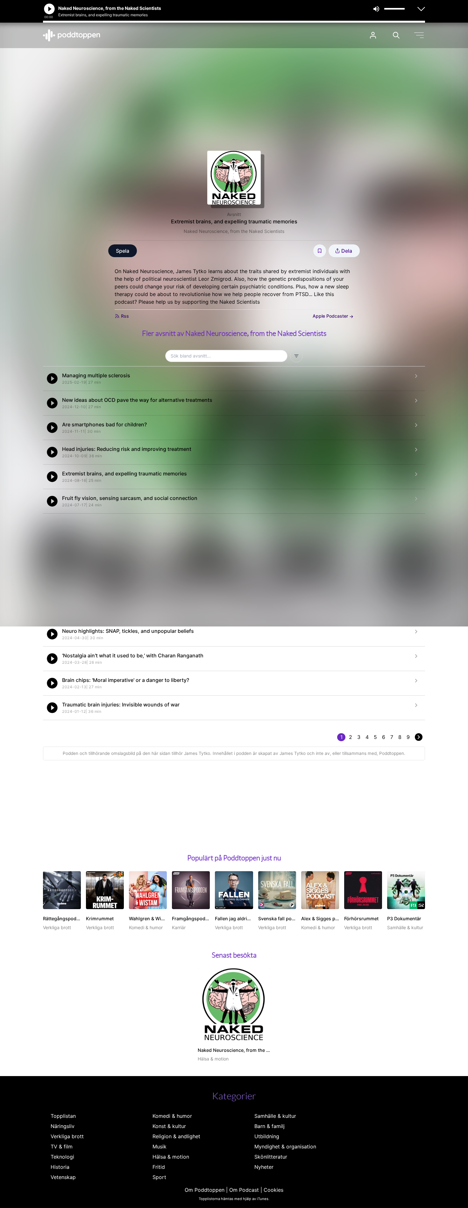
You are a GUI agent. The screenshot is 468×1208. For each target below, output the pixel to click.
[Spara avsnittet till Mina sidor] (319, 250)
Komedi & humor (172, 1116)
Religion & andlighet (176, 1136)
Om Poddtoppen (204, 1190)
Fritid (158, 1167)
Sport (159, 1177)
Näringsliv (62, 1126)
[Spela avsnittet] (52, 378)
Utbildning (266, 1136)
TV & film (62, 1146)
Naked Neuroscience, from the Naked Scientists (234, 231)
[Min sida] (373, 35)
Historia (60, 1167)
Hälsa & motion (170, 1157)
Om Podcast (244, 1190)
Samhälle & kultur (275, 1116)
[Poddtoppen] (71, 35)
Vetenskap (63, 1177)
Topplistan (63, 1116)
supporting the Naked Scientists (221, 302)
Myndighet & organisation (285, 1146)
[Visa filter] (296, 356)
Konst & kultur (169, 1126)
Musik (159, 1146)
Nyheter (263, 1167)
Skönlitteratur (270, 1157)
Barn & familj (269, 1126)
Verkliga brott (67, 1136)
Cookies (273, 1190)
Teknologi (62, 1157)
